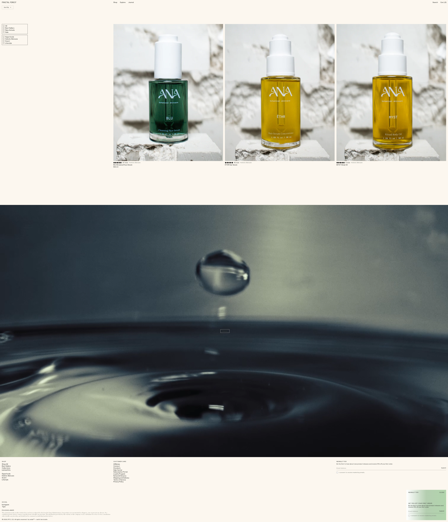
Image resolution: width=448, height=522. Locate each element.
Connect (116, 466)
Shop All (5, 464)
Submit (441, 511)
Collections (6, 468)
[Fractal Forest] (11, 2)
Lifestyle (5, 480)
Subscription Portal (120, 472)
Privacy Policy (118, 482)
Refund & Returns (119, 476)
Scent (4, 478)
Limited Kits (6, 470)
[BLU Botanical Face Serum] (168, 92)
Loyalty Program (119, 474)
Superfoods (6, 474)
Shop (115, 2)
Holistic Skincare (134, 162)
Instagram (5, 505)
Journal (131, 2)
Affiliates (116, 464)
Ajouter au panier (215, 166)
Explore (123, 2)
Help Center (117, 470)
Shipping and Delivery (121, 478)
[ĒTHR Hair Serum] (280, 92)
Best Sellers (6, 466)
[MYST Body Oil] (391, 92)
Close (441, 492)
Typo (4, 507)
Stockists (117, 468)
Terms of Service (119, 480)
